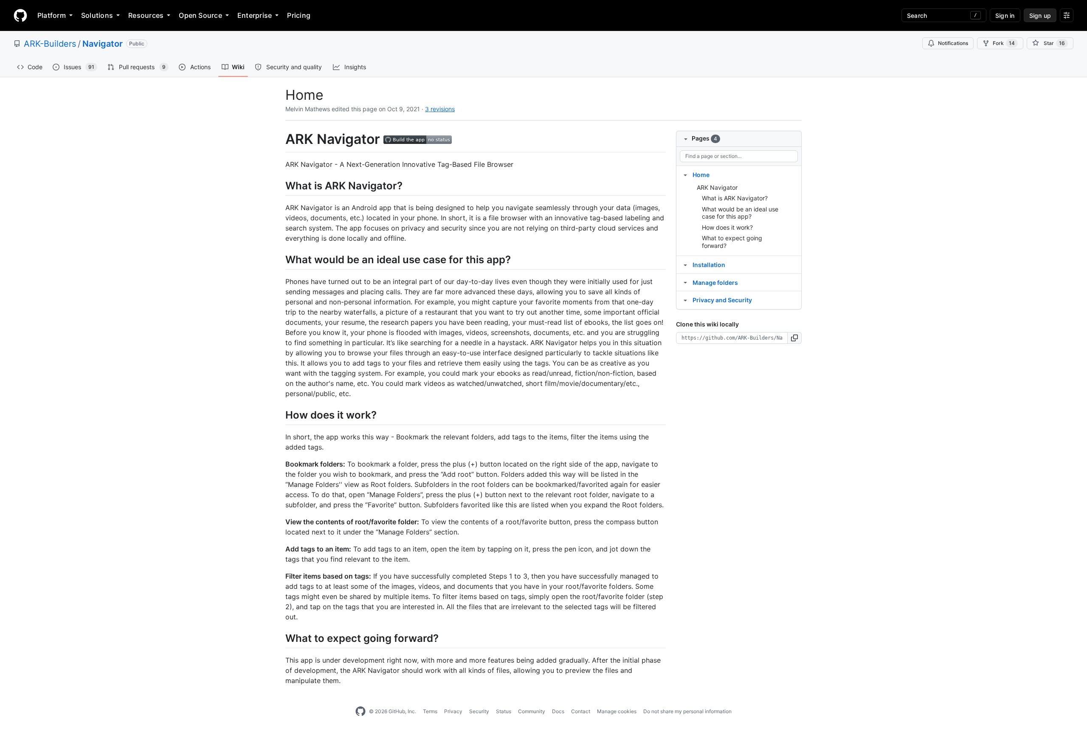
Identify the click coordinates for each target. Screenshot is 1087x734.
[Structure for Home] (685, 174)
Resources (145, 15)
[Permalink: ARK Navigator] (279, 139)
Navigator (102, 44)
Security (479, 711)
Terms (430, 711)
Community (531, 711)
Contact (580, 711)
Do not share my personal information (687, 711)
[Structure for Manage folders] (685, 282)
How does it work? (727, 227)
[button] (795, 338)
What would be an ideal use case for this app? (740, 212)
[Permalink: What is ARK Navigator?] (279, 185)
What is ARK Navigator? (735, 198)
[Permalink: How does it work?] (279, 415)
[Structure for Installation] (685, 264)
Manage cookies (616, 711)
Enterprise (254, 15)
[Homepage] (20, 15)
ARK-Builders (50, 44)
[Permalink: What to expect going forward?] (279, 638)
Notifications (953, 43)
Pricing (298, 15)
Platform (51, 15)
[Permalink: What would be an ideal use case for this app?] (279, 259)
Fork (1004, 43)
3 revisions (440, 108)
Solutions (97, 15)
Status (503, 711)
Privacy (453, 711)
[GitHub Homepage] (360, 711)
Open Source (200, 15)
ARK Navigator (717, 187)
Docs (558, 711)
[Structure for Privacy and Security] (685, 300)
